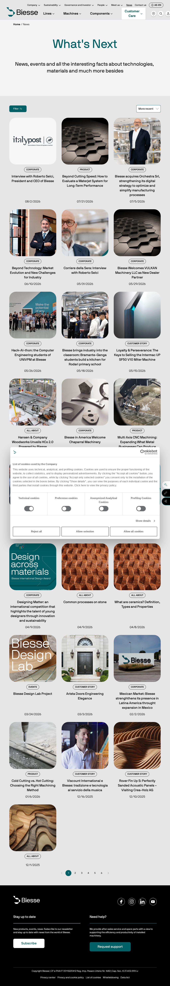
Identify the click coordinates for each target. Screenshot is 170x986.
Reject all (36, 531)
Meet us (115, 5)
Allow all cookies (134, 531)
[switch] (66, 508)
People (101, 5)
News (129, 5)
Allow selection (85, 531)
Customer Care (132, 14)
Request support (110, 946)
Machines (70, 13)
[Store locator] (153, 13)
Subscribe (29, 943)
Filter (16, 109)
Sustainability (51, 5)
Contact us (140, 5)
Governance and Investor (77, 5)
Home (16, 24)
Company (32, 5)
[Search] (161, 13)
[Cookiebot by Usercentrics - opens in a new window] (142, 452)
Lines (47, 13)
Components (100, 13)
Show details (143, 520)
